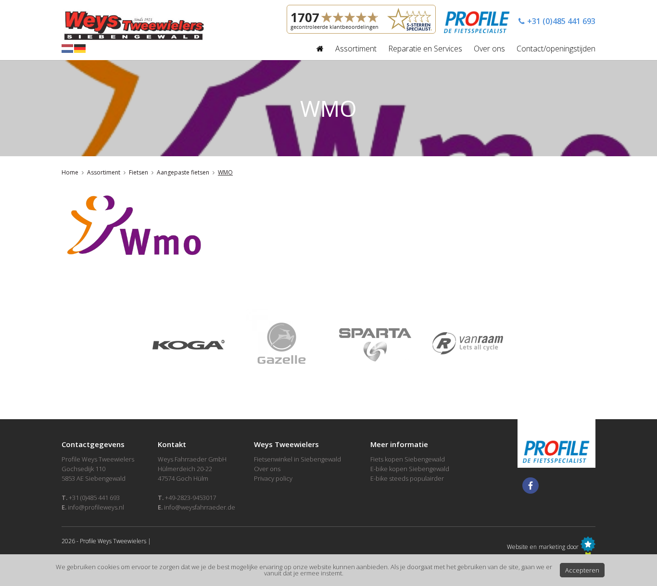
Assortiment (356, 48)
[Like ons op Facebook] (530, 485)
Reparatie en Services (425, 48)
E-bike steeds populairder (407, 478)
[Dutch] (68, 47)
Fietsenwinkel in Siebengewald (297, 459)
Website (517, 547)
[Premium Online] (588, 546)
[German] (80, 47)
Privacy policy (273, 478)
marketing (552, 547)
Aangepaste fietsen (183, 172)
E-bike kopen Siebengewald (409, 468)
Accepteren (582, 570)
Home (70, 172)
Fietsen (138, 172)
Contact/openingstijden (556, 48)
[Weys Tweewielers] (133, 24)
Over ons (489, 48)
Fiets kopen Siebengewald (407, 459)
